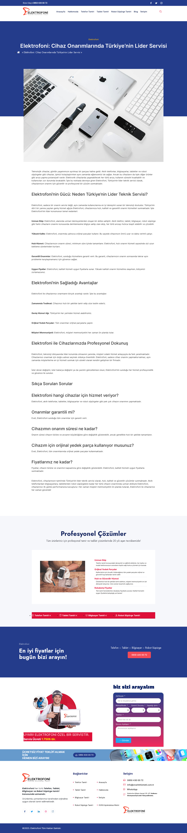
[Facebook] (151, 3)
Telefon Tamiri (87, 11)
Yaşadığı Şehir (152, 705)
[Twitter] (156, 3)
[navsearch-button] (160, 12)
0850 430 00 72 (139, 654)
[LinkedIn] (38, 811)
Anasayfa (60, 11)
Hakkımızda (73, 11)
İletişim (143, 11)
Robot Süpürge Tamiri (121, 11)
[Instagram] (161, 3)
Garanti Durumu (137, 705)
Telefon (119, 715)
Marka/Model (121, 705)
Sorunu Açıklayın (122, 724)
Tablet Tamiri (103, 11)
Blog (136, 11)
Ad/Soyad (120, 696)
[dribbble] (45, 811)
